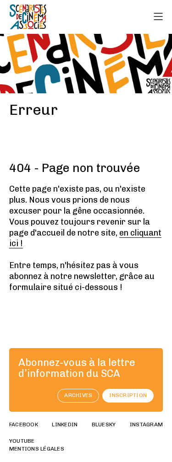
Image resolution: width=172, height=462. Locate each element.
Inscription (128, 395)
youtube (22, 441)
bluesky (104, 424)
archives (78, 395)
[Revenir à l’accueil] (28, 17)
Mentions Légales (36, 449)
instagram (146, 424)
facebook (23, 424)
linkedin (65, 424)
